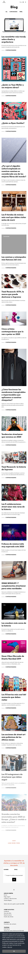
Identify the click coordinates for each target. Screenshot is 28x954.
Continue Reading (10, 50)
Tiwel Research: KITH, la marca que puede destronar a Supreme (13, 294)
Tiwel (20, 11)
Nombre (6, 869)
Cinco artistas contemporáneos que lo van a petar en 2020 (12, 331)
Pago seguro (7, 896)
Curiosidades (13, 11)
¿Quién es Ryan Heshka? (13, 123)
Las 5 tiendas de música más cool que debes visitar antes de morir (14, 217)
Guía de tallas (7, 913)
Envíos (5, 895)
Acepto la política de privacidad (14, 875)
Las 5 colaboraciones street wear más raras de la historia (13, 506)
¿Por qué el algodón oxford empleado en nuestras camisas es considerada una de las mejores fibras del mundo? (14, 171)
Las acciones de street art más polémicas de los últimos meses (13, 737)
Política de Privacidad (16, 937)
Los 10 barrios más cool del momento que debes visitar (14, 697)
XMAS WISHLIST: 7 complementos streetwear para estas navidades (14, 586)
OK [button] (14, 951)
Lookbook (6, 911)
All (6, 11)
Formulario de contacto (10, 924)
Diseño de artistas (8, 916)
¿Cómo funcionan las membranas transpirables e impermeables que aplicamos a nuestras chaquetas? (14, 395)
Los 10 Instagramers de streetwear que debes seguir (12, 777)
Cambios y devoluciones (10, 898)
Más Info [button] (9, 947)
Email (15, 869)
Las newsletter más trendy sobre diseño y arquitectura (14, 39)
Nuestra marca (8, 915)
